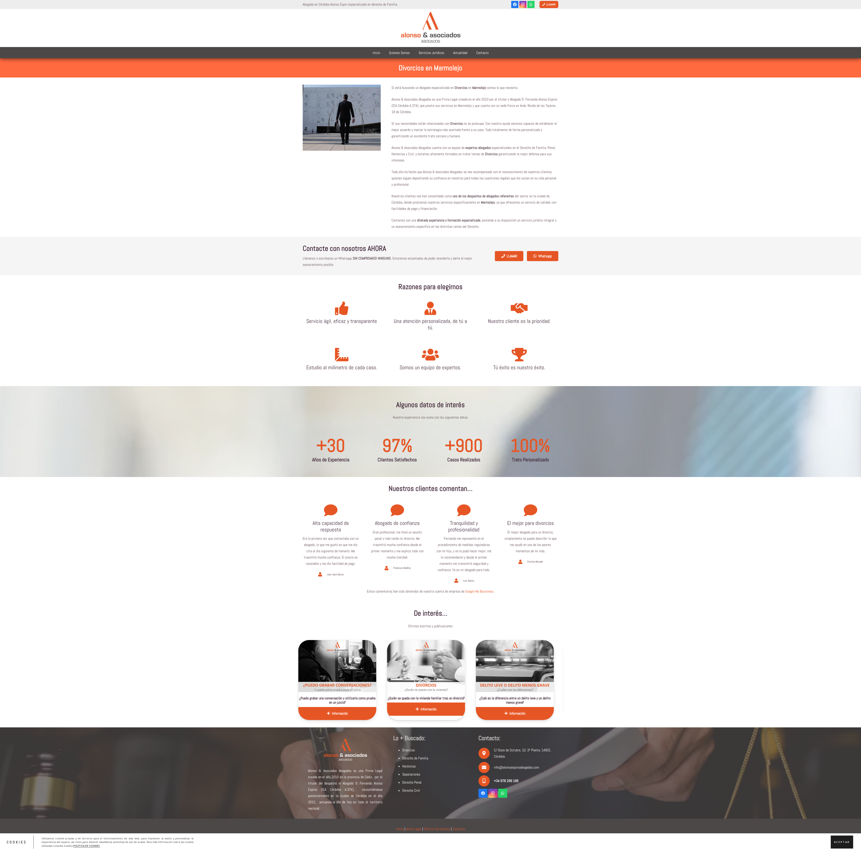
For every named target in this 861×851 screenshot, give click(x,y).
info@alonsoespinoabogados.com (516, 767)
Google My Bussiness (479, 591)
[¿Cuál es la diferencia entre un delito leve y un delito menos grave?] (393, 666)
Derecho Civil (411, 790)
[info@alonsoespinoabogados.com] (486, 767)
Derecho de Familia (415, 758)
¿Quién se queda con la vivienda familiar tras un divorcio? (304, 698)
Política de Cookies (437, 829)
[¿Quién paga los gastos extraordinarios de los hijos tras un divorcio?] (482, 666)
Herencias (409, 766)
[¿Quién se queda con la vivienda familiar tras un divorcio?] (304, 666)
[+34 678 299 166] (486, 781)
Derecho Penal (412, 782)
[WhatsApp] (531, 4)
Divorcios (408, 750)
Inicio (400, 829)
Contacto (459, 829)
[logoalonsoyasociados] (430, 28)
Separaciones (411, 774)
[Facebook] (514, 4)
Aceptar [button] (842, 842)
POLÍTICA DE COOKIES (86, 845)
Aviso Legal (413, 829)
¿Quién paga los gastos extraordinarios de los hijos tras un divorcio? (482, 700)
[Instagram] (522, 4)
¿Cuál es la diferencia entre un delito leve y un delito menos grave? (393, 700)
